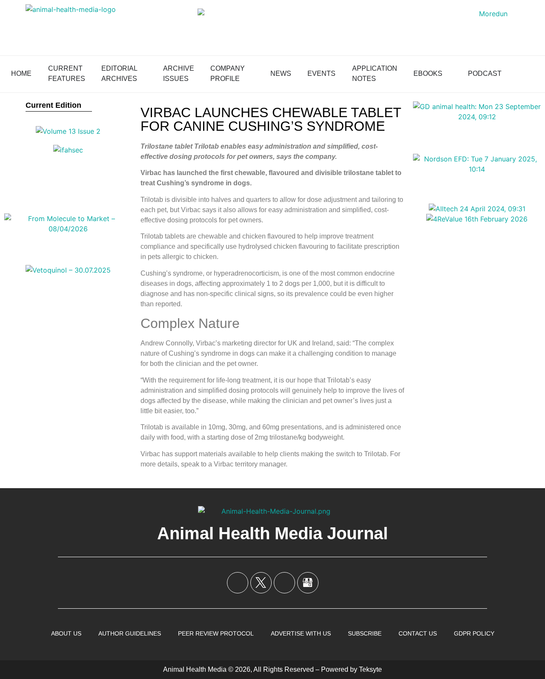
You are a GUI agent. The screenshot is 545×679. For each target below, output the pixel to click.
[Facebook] (237, 582)
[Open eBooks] (448, 74)
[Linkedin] (284, 582)
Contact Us (418, 633)
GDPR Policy (474, 633)
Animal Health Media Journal (272, 533)
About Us (66, 633)
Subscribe (365, 633)
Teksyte (370, 669)
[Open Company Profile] (250, 74)
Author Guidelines (129, 633)
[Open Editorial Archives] (143, 74)
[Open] (530, 74)
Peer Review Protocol (216, 633)
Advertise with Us (301, 633)
